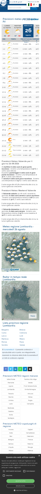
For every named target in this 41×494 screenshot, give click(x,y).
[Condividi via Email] (30, 369)
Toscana (11, 393)
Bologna (11, 439)
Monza (4, 342)
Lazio (11, 404)
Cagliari (30, 429)
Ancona (10, 429)
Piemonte (11, 382)
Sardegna (11, 418)
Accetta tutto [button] (20, 481)
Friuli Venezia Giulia (30, 386)
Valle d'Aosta (11, 379)
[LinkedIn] (15, 369)
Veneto (30, 382)
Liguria (11, 386)
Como (4, 333)
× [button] (39, 456)
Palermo (30, 444)
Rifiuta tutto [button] (20, 486)
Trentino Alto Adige (30, 379)
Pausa (33, 316)
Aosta (11, 433)
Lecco (4, 336)
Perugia (30, 447)
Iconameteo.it (9, 350)
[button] (20, 490)
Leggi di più (17, 467)
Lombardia (10, 389)
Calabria (11, 411)
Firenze (30, 439)
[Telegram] (25, 369)
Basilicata (11, 408)
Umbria (10, 400)
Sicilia (11, 415)
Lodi (21, 336)
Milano (22, 339)
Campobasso (30, 433)
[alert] (20, 474)
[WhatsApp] (20, 369)
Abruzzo (30, 393)
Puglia (30, 400)
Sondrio (5, 345)
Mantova (5, 339)
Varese (22, 345)
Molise (30, 397)
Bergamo (5, 330)
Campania (30, 404)
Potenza (30, 450)
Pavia (22, 342)
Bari (11, 436)
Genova (10, 444)
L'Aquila (10, 447)
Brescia (22, 330)
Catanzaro (30, 436)
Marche (10, 397)
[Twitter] (10, 369)
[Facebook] (6, 369)
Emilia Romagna (30, 389)
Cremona (23, 333)
